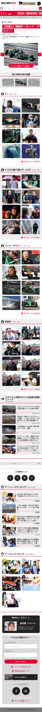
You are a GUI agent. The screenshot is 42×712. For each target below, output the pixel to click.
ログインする (20, 661)
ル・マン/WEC (36, 8)
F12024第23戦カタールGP (14, 463)
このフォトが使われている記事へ (20, 66)
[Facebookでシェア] (17, 478)
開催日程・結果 (31, 13)
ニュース (21, 13)
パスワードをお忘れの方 (22, 667)
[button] (39, 54)
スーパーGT (11, 8)
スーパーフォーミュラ (23, 8)
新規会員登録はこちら (22, 671)
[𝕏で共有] (10, 478)
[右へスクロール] (40, 8)
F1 (5, 8)
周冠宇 (39, 463)
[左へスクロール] (1, 8)
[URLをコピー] (32, 478)
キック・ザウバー (29, 463)
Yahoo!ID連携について (22, 701)
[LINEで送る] (25, 478)
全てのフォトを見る (32, 161)
